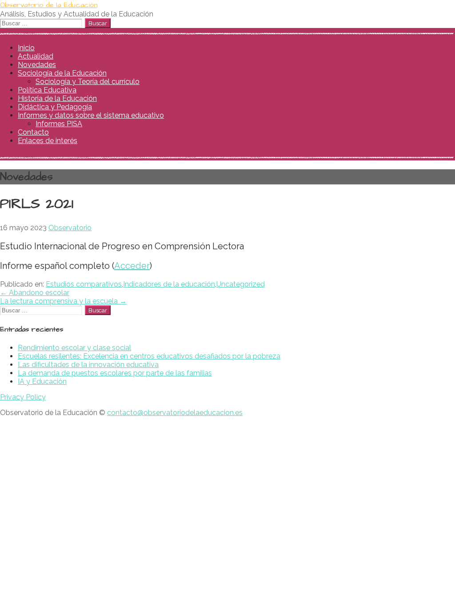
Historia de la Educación (57, 98)
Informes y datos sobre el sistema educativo (91, 115)
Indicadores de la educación (169, 284)
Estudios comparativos (84, 284)
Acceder (132, 265)
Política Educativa (47, 90)
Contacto (33, 132)
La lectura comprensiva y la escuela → (63, 301)
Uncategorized (240, 284)
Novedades (37, 64)
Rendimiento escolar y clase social (74, 347)
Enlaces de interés (47, 140)
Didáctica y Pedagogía (55, 107)
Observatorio (70, 228)
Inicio (26, 48)
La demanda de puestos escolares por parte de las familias (115, 373)
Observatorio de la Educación (48, 5)
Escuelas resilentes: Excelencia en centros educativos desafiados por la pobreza (149, 356)
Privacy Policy (23, 397)
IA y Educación (42, 381)
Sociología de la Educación (62, 73)
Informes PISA (59, 124)
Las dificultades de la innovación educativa (88, 364)
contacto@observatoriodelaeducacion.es (175, 412)
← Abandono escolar (34, 292)
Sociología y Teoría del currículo (88, 81)
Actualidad (35, 56)
